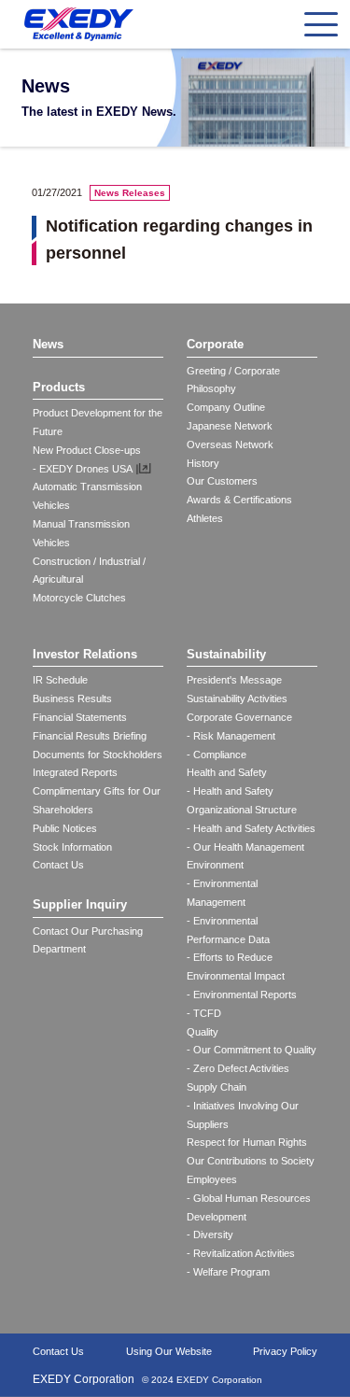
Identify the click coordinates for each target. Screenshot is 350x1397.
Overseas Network (230, 444)
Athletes (205, 518)
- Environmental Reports (242, 994)
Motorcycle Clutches (79, 597)
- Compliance (216, 754)
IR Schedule (60, 679)
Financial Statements (80, 717)
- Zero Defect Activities (238, 1068)
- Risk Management (231, 735)
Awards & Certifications (239, 499)
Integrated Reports (75, 772)
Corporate (215, 344)
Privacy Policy (285, 1351)
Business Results (72, 698)
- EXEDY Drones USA (83, 468)
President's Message (234, 679)
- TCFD (204, 1013)
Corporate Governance (239, 717)
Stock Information (72, 847)
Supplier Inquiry (80, 904)
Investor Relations (85, 654)
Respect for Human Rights (247, 1142)
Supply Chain (216, 1087)
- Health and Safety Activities (251, 828)
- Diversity (210, 1234)
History (203, 463)
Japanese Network (230, 425)
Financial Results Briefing (90, 735)
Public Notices (65, 828)
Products (59, 387)
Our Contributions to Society (251, 1160)
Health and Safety (227, 772)
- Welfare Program (228, 1271)
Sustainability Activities (237, 698)
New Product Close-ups (87, 450)
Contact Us (58, 864)
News (48, 344)
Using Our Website (169, 1351)
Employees (212, 1179)
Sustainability (226, 654)
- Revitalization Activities (241, 1253)
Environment (215, 864)
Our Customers (222, 481)
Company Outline (226, 407)
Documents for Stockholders (97, 754)
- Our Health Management (245, 847)
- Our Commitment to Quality (251, 1049)
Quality (202, 1031)
